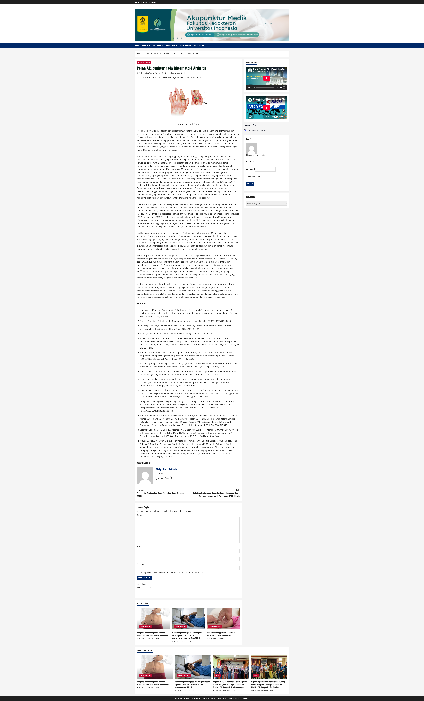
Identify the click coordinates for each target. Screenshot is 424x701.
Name (140, 546)
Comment (142, 515)
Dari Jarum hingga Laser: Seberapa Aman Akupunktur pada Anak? (221, 634)
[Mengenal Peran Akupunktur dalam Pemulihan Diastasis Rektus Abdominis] (153, 619)
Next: (216, 493)
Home (137, 45)
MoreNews (232, 698)
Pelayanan (157, 45)
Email (140, 555)
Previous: (160, 493)
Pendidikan (170, 45)
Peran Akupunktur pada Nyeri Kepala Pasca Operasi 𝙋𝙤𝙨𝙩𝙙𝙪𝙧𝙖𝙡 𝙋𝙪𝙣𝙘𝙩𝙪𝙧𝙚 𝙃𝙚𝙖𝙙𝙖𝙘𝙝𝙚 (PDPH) (187, 635)
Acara (218, 676)
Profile (145, 45)
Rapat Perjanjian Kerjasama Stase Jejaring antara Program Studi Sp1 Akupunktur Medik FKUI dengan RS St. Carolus (268, 684)
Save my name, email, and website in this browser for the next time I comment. (172, 572)
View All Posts (163, 478)
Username (250, 162)
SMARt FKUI (142, 638)
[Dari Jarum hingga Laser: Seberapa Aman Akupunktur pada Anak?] (223, 619)
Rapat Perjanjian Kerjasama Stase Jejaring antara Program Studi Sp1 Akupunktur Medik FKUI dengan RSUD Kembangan (230, 684)
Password (250, 169)
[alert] (266, 130)
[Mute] (281, 87)
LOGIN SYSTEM (199, 45)
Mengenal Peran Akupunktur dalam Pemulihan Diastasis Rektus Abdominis (153, 634)
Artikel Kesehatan (144, 62)
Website (140, 564)
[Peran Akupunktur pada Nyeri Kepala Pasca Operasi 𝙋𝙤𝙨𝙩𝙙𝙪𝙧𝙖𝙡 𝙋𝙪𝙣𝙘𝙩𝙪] (188, 619)
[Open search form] (288, 45)
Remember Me (254, 176)
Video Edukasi (185, 45)
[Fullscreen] (284, 87)
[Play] (249, 87)
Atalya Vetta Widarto (146, 73)
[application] (266, 78)
